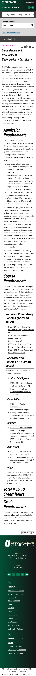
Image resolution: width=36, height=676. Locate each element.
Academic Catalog (10, 7)
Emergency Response (17, 650)
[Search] (32, 25)
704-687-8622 (18, 568)
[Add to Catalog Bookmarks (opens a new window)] (25, 46)
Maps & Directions (15, 594)
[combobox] (18, 14)
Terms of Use (13, 625)
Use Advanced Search (11, 33)
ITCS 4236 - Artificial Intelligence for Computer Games (20, 392)
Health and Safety (15, 653)
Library (11, 608)
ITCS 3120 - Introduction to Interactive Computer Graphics (21, 430)
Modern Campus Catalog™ (23, 674)
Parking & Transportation (14, 599)
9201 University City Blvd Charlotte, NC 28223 (18, 556)
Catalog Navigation (12, 39)
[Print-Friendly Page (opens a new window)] (30, 46)
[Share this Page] (27, 46)
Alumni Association (16, 591)
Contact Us (12, 622)
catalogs (8, 669)
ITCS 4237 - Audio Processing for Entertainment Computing (21, 407)
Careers (11, 618)
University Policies (15, 629)
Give (10, 611)
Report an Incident (15, 646)
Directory (12, 604)
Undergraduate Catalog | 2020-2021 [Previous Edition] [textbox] (18, 15)
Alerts (10, 643)
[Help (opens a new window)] (33, 46)
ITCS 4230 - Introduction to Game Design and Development (19, 338)
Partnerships (13, 615)
